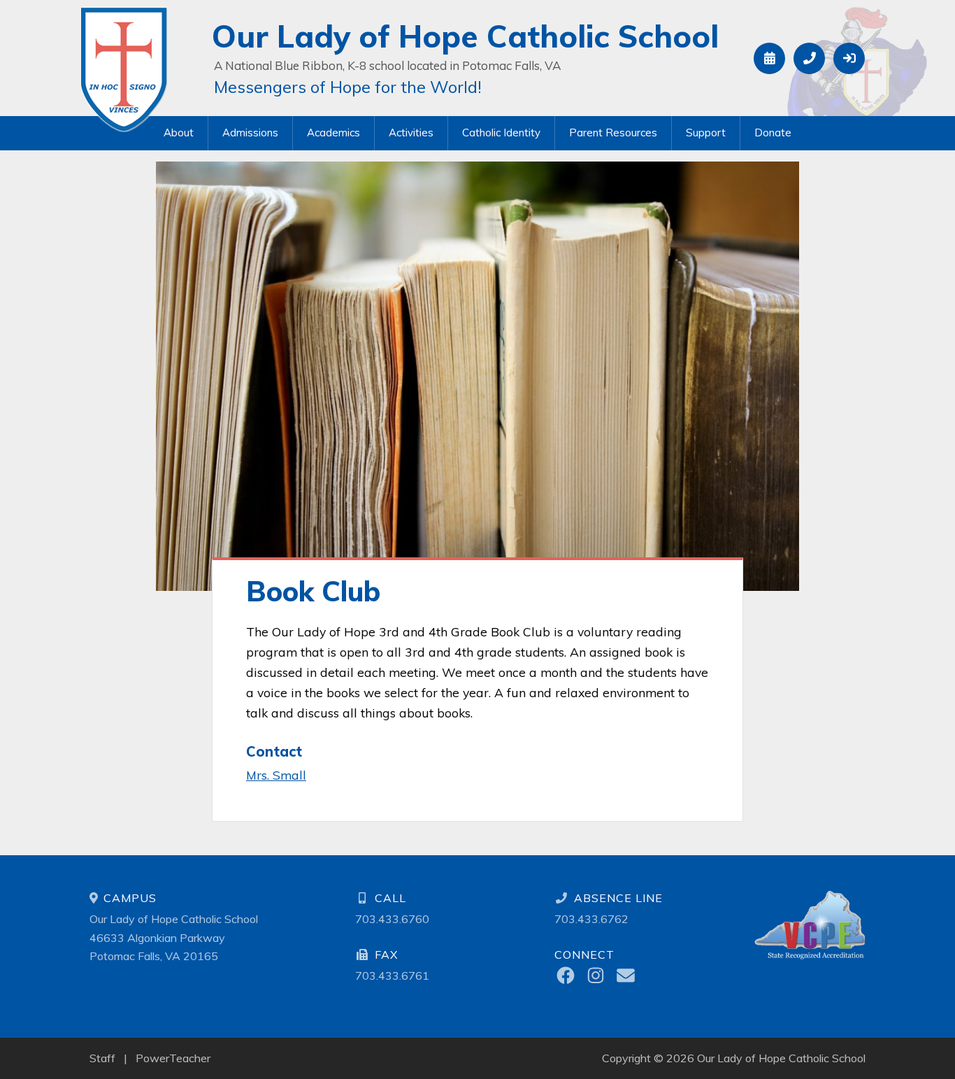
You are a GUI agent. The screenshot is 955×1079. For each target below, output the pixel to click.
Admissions (250, 132)
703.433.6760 (392, 919)
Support (706, 132)
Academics (333, 132)
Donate (772, 132)
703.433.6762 (591, 919)
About (179, 132)
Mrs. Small (276, 775)
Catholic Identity (501, 132)
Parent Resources (613, 132)
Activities (411, 132)
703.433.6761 (392, 975)
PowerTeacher (173, 1058)
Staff (102, 1058)
